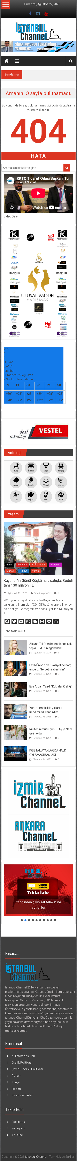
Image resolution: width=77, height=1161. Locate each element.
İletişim (16, 1088)
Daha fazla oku (14, 631)
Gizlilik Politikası (22, 1062)
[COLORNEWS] (27, 971)
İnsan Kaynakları (22, 1095)
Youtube (17, 1135)
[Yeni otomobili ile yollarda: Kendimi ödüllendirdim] (15, 711)
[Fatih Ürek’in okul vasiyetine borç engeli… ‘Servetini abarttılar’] (15, 668)
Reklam (16, 1075)
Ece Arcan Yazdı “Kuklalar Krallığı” (50, 686)
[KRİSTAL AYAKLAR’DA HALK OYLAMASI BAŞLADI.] (15, 753)
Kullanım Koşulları (23, 1056)
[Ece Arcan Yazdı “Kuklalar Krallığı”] (15, 689)
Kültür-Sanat (39, 564)
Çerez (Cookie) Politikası (27, 1069)
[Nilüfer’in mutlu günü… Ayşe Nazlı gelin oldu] (15, 732)
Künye (16, 1082)
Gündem (22, 564)
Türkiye (23, 571)
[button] (38, 890)
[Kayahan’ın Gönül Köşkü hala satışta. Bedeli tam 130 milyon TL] (38, 548)
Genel (9, 564)
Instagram (18, 1128)
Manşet (10, 571)
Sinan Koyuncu (42, 593)
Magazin (55, 564)
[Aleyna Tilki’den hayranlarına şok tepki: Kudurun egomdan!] (15, 647)
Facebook (18, 1121)
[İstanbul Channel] (6, 61)
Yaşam (36, 571)
